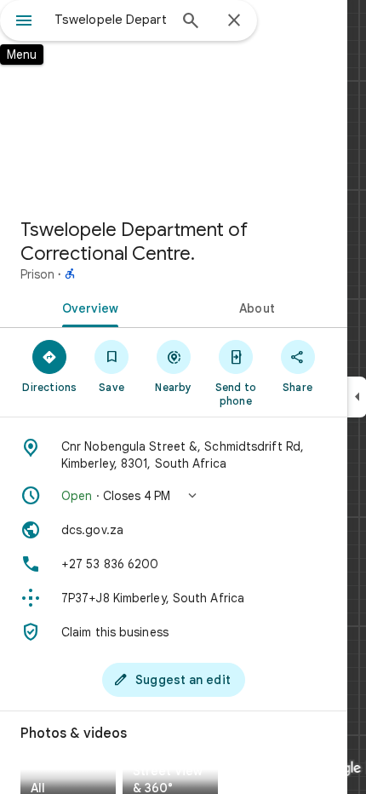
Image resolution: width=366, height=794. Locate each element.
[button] (173, 496)
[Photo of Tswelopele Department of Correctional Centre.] (173, 102)
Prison (37, 274)
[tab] (86, 306)
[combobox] (110, 19)
